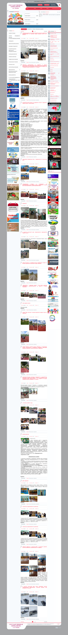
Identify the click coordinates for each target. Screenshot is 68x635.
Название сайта (16, 626)
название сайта (16, 7)
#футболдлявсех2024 (27, 466)
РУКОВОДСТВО (11, 41)
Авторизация (47, 5)
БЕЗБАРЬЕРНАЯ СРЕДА (12, 72)
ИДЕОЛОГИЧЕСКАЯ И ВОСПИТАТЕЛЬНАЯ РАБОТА (14, 70)
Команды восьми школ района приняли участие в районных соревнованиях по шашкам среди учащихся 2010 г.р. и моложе (34, 34)
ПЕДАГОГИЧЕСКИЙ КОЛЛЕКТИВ (14, 43)
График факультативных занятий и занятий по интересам (22, 23)
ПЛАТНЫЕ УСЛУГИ (11, 64)
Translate (47, 1)
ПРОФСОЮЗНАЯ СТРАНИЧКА (13, 61)
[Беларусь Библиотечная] (11, 174)
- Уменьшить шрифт (30, 1)
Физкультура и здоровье (35, 62)
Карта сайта (54, 1)
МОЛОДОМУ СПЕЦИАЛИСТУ (13, 46)
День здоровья (25, 480)
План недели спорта (26, 303)
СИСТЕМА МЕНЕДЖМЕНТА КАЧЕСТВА (14, 36)
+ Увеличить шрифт (24, 1)
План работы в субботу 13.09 (47, 21)
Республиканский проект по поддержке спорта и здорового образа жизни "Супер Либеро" (34, 103)
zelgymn (24, 38)
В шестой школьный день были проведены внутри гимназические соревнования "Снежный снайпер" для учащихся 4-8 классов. (34, 587)
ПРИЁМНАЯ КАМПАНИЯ (12, 56)
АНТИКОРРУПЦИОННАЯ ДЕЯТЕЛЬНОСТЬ (12, 49)
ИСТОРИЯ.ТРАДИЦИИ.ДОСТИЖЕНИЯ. (14, 38)
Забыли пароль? (53, 5)
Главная (51, 1)
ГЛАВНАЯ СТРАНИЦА (12, 33)
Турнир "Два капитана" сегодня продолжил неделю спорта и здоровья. (34, 313)
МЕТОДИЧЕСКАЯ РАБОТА (12, 51)
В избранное (59, 1)
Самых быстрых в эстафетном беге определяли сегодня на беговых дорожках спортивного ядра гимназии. (34, 263)
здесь (39, 473)
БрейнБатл (24, 203)
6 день (30, 62)
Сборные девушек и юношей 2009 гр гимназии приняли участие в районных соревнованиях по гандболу (34, 547)
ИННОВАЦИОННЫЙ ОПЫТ (13, 54)
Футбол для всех (25, 434)
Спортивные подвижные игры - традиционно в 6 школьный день (34, 160)
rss (59, 5)
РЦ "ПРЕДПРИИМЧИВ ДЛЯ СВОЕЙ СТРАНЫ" (14, 81)
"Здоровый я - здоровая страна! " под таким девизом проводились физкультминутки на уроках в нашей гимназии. (34, 286)
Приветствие (45, 13)
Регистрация (53, 4)
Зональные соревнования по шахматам (30, 506)
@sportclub (25, 464)
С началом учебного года (27, 402)
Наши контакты (45, 17)
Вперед (45, 31)
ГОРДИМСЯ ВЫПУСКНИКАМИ (13, 59)
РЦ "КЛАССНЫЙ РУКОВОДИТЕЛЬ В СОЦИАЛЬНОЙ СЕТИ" (14, 78)
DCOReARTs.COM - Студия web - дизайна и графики (58, 627)
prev (57, 12)
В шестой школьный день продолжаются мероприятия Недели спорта (34, 232)
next (59, 12)
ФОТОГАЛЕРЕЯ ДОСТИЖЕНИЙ (13, 67)
